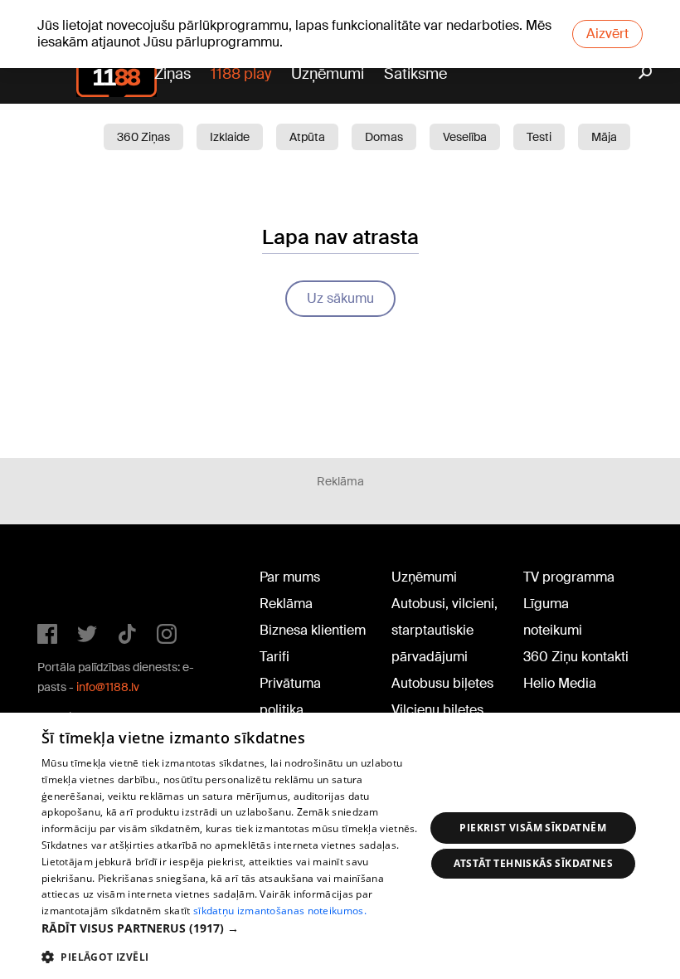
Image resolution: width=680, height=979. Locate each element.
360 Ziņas (143, 136)
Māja (604, 136)
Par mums (290, 577)
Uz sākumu (340, 298)
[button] (233, 928)
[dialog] (340, 846)
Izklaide (230, 136)
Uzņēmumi (327, 74)
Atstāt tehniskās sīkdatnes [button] (533, 863)
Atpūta (307, 136)
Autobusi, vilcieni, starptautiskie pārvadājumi (444, 630)
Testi (539, 136)
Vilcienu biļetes (437, 709)
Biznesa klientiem (313, 630)
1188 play (241, 74)
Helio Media (559, 683)
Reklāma (286, 603)
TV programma (568, 577)
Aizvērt (607, 33)
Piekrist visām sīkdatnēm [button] (532, 828)
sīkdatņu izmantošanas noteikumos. (280, 911)
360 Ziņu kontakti (576, 656)
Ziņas (172, 74)
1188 (71, 580)
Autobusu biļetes (442, 683)
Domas (384, 136)
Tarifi (274, 656)
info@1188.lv (107, 686)
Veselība (465, 136)
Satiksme (415, 74)
